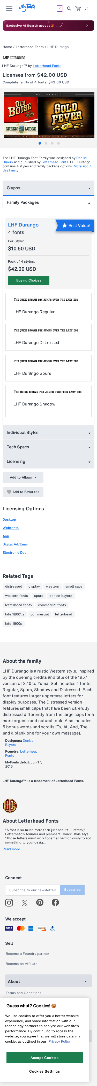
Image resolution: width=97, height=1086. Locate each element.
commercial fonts (52, 605)
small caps (74, 586)
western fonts (16, 596)
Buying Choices (28, 280)
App (6, 536)
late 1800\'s (14, 614)
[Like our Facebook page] (57, 903)
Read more (11, 849)
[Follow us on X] (26, 903)
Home (7, 46)
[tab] (40, 143)
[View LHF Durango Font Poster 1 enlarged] (49, 115)
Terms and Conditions (23, 992)
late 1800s (13, 624)
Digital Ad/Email (15, 544)
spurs (38, 596)
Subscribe (72, 889)
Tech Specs (18, 447)
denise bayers (60, 596)
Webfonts (11, 527)
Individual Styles (23, 432)
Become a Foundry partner (27, 953)
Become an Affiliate (22, 963)
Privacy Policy (60, 1041)
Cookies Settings (44, 1071)
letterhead (63, 614)
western (52, 586)
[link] (78, 8)
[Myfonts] (27, 10)
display (34, 586)
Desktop (9, 519)
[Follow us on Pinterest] (42, 903)
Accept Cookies (44, 1057)
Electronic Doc (14, 552)
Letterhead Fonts (30, 46)
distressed (13, 586)
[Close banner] (87, 25)
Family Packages (23, 202)
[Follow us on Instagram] (11, 903)
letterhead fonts (18, 605)
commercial (40, 614)
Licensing (16, 461)
